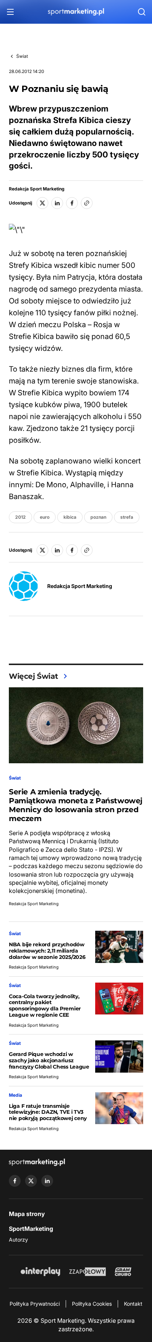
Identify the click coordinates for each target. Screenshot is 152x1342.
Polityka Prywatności (35, 1304)
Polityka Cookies (92, 1304)
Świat (22, 56)
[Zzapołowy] (87, 1271)
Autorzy (18, 1239)
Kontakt (133, 1304)
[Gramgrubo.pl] (123, 1271)
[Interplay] (40, 1271)
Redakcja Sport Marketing (37, 189)
